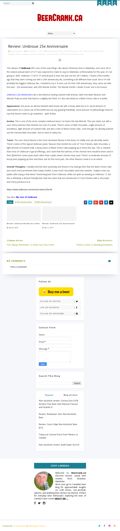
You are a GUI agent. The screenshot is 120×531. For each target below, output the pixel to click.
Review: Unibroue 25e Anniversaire (58, 223)
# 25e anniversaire (23, 202)
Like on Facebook (49, 307)
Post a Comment (18, 266)
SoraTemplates (19, 526)
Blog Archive (71, 395)
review (33, 54)
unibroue (41, 54)
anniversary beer (91, 51)
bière (18, 54)
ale (80, 51)
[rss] (115, 3)
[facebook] (104, 3)
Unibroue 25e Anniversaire (71, 54)
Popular (49, 395)
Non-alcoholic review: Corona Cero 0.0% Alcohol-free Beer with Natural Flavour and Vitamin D (58, 404)
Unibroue (26, 68)
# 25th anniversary (43, 202)
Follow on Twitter (50, 301)
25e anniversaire (54, 51)
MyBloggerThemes (37, 526)
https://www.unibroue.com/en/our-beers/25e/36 (29, 189)
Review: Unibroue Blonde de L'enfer (23, 223)
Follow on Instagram (52, 314)
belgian (11, 54)
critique (25, 54)
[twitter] (99, 3)
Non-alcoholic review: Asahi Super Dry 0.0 (59, 444)
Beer (102, 51)
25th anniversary (70, 51)
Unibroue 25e (52, 54)
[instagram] (109, 3)
